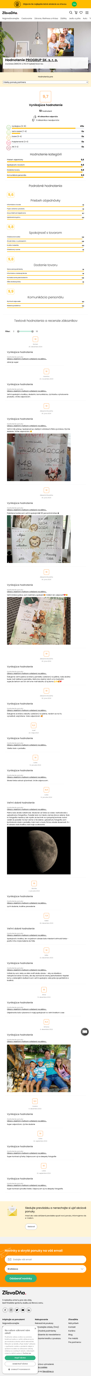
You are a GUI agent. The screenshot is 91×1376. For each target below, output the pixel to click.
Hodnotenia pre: (45, 76)
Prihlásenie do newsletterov (48, 1334)
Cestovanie (26, 18)
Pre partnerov (74, 1342)
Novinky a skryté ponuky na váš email (34, 1251)
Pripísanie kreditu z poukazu (48, 1338)
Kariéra (71, 1330)
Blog (70, 1334)
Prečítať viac (27, 1353)
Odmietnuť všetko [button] (20, 1364)
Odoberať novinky (21, 1278)
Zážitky (63, 18)
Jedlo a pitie (75, 18)
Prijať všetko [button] (20, 1358)
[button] (71, 12)
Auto (85, 18)
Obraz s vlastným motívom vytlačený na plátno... (27, 359)
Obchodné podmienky (45, 1330)
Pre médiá (73, 1338)
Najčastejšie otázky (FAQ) (47, 1327)
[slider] (18, 331)
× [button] (35, 1328)
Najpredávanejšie (10, 18)
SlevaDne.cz (48, 1371)
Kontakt (72, 1327)
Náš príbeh (73, 1323)
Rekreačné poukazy (44, 1323)
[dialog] (20, 1350)
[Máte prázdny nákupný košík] (76, 12)
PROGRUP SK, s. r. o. (42, 60)
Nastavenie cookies (38, 1367)
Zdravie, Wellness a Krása (46, 18)
